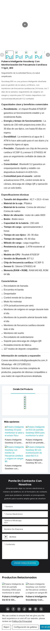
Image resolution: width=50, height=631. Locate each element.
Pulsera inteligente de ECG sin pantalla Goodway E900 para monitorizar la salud (35, 441)
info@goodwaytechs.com (32, 360)
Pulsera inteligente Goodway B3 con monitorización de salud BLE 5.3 (34, 461)
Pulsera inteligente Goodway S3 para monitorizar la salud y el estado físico (14, 441)
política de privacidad (22, 621)
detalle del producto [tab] (23, 389)
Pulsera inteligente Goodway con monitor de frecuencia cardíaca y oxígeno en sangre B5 (14, 467)
